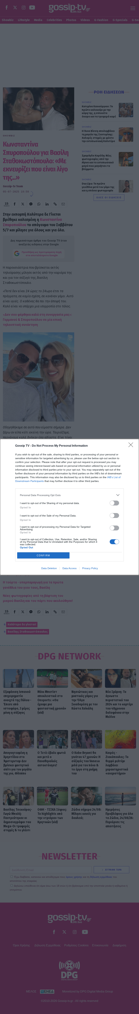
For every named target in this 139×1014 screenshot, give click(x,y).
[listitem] (69, 495)
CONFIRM (43, 555)
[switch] (114, 503)
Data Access (69, 568)
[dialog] (69, 507)
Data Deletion (49, 568)
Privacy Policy (90, 568)
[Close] (132, 446)
